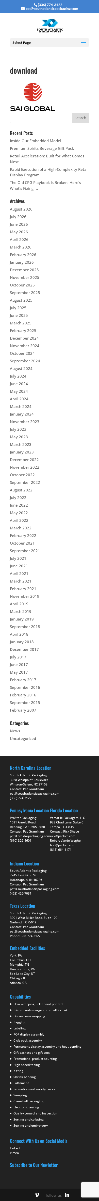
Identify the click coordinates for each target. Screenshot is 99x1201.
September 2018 (25, 626)
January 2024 (22, 414)
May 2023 (19, 436)
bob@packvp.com (62, 845)
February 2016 (23, 694)
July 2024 (18, 376)
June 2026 (19, 224)
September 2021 (25, 550)
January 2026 (22, 262)
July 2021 (18, 558)
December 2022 (24, 459)
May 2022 (19, 512)
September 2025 (25, 292)
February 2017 (23, 679)
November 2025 (24, 277)
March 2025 (20, 322)
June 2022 (19, 505)
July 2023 (18, 429)
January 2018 (22, 641)
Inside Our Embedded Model (35, 140)
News (15, 730)
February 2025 (23, 330)
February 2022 (23, 535)
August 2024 (21, 368)
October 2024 (22, 353)
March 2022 (20, 527)
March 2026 (20, 247)
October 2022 (22, 474)
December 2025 (24, 269)
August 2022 (21, 489)
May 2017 (19, 672)
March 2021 (20, 581)
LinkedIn (16, 1148)
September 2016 (25, 687)
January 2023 (22, 451)
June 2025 (19, 315)
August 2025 (21, 300)
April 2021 (19, 573)
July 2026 (18, 216)
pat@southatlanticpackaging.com (34, 793)
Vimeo (14, 1152)
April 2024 (19, 398)
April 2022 (19, 520)
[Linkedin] (67, 1195)
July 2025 (18, 307)
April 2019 (19, 603)
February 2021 (23, 588)
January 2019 (22, 619)
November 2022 (24, 467)
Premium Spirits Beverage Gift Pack (42, 148)
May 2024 (19, 391)
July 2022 (18, 497)
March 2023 (20, 444)
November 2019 (24, 596)
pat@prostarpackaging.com (30, 836)
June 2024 (19, 383)
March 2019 (20, 611)
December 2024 (24, 338)
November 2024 (24, 345)
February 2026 (23, 254)
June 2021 (19, 565)
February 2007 (23, 710)
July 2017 (18, 656)
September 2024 (25, 360)
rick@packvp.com (62, 836)
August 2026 (21, 209)
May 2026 (19, 231)
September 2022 (25, 482)
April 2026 (19, 239)
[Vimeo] (37, 1195)
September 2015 (25, 702)
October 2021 (22, 543)
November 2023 (24, 421)
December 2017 (24, 649)
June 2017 (19, 664)
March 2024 (20, 406)
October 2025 (22, 284)
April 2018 (19, 634)
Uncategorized (23, 738)
